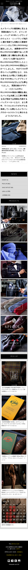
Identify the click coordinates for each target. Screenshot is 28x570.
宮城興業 (14, 343)
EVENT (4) (5, 180)
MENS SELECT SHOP (14, 23)
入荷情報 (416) (6, 195)
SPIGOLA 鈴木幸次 (14, 325)
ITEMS (14, 306)
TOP (1, 23)
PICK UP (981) (6, 183)
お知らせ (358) (6, 191)
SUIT (14, 214)
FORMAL (14, 269)
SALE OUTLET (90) (7, 187)
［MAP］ (18, 549)
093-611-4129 (15, 544)
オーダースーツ (6, 23)
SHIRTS (14, 251)
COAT (14, 233)
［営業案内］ (19, 552)
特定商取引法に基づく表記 (14, 555)
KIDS (14, 288)
